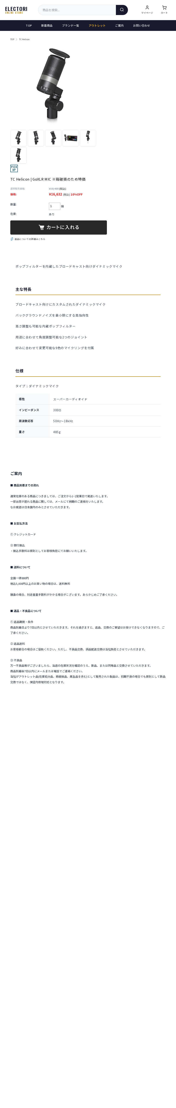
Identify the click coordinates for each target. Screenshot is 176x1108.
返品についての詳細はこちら (30, 239)
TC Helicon (24, 39)
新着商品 (47, 25)
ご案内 (119, 25)
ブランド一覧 (70, 25)
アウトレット (97, 25)
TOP (29, 25)
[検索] (122, 10)
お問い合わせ (141, 25)
